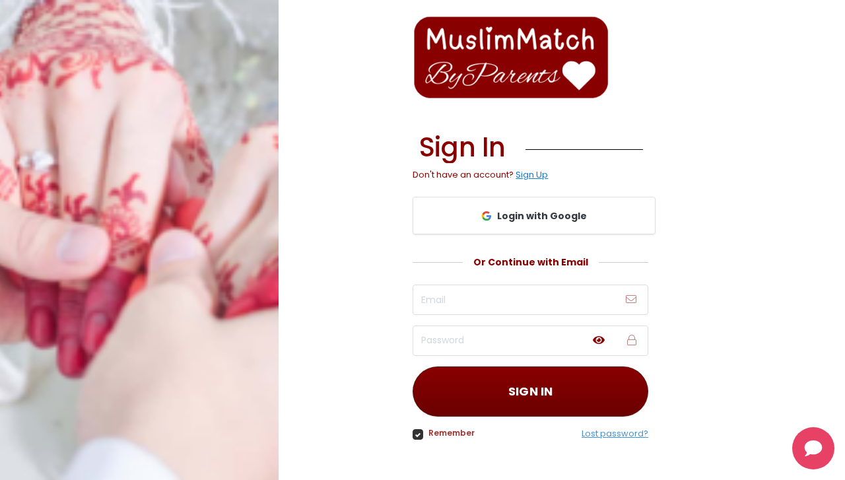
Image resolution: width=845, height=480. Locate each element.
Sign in (530, 391)
